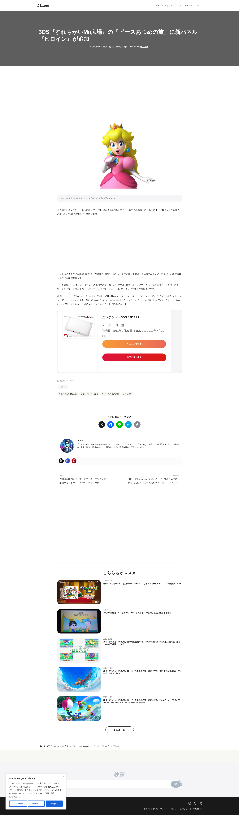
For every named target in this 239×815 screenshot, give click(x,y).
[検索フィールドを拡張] (198, 5)
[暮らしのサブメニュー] (171, 5)
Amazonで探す (134, 344)
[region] (36, 791)
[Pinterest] (74, 460)
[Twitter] (61, 460)
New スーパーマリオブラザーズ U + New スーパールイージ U (105, 296)
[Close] (63, 776)
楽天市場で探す (134, 357)
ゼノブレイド (147, 296)
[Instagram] (67, 460)
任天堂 (128, 394)
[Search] (176, 784)
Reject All (36, 803)
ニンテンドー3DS (90, 394)
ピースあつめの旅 (111, 394)
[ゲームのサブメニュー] (162, 5)
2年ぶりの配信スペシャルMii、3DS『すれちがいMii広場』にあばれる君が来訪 (137, 613)
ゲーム (63, 387)
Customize (18, 803)
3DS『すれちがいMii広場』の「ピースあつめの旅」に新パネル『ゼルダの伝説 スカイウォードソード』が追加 (154, 483)
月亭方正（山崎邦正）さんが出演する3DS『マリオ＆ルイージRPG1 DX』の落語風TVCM (142, 583)
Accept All (54, 803)
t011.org (43, 5)
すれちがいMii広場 (69, 394)
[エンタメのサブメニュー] (182, 5)
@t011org (144, 46)
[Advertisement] (119, 90)
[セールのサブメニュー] (191, 5)
